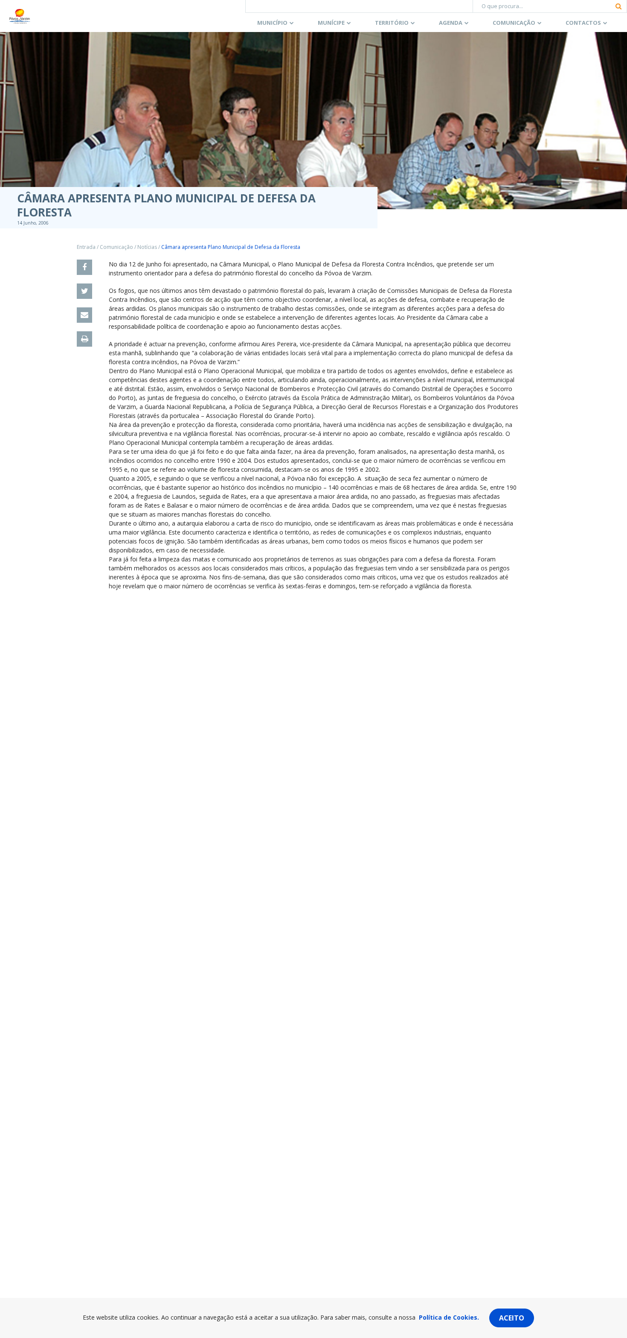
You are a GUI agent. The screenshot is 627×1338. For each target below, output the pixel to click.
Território (392, 22)
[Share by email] (84, 315)
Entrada (86, 247)
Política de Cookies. (449, 1317)
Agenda (450, 22)
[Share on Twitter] (84, 291)
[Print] (84, 339)
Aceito (511, 1318)
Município (272, 22)
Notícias (147, 247)
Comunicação (514, 22)
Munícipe (331, 22)
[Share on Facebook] (84, 267)
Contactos (583, 22)
